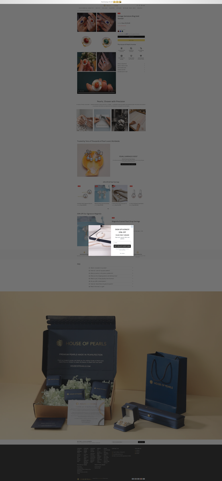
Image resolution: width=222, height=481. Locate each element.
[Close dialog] (132, 227)
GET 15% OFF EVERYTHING (122, 246)
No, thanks (122, 253)
